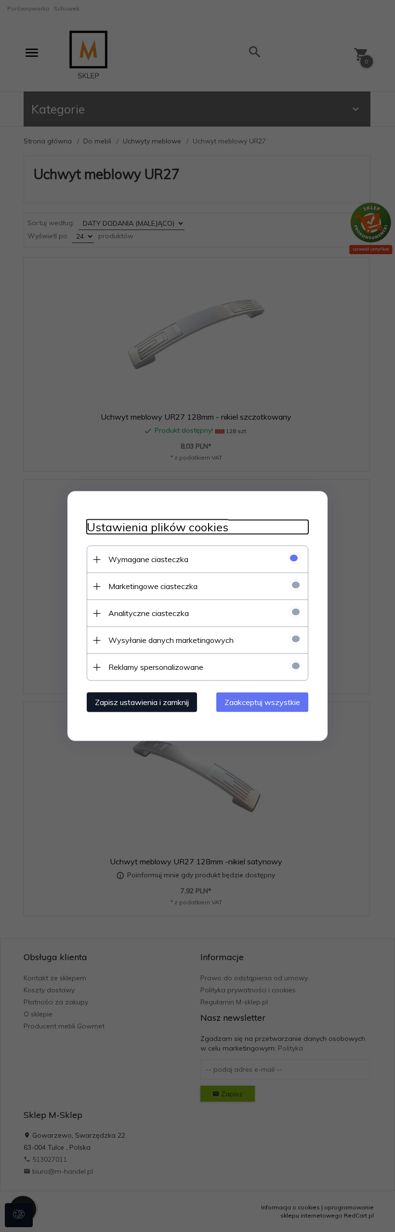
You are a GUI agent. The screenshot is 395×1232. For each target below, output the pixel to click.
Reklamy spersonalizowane (155, 667)
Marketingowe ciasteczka (153, 586)
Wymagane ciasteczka (148, 559)
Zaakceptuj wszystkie (262, 702)
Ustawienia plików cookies (157, 527)
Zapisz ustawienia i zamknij (142, 702)
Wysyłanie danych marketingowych (171, 640)
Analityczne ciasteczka (148, 613)
